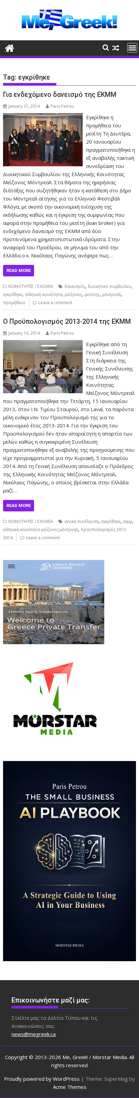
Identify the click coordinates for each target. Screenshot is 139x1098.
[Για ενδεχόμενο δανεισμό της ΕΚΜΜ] (43, 117)
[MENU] (132, 47)
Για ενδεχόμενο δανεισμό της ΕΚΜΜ (59, 94)
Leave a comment (55, 302)
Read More (18, 270)
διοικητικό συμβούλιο (109, 286)
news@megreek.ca (33, 1034)
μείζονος (73, 294)
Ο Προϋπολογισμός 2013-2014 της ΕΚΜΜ (67, 321)
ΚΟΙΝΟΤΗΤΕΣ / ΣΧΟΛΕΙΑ (30, 286)
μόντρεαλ (111, 294)
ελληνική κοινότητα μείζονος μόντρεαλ (40, 529)
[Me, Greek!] (10, 47)
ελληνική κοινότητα (43, 294)
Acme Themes (69, 1086)
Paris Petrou (62, 106)
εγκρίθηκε (12, 294)
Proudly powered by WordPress (42, 1078)
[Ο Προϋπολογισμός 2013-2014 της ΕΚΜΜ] (43, 344)
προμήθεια (14, 302)
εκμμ (127, 521)
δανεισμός (74, 286)
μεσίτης (92, 294)
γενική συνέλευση (81, 521)
